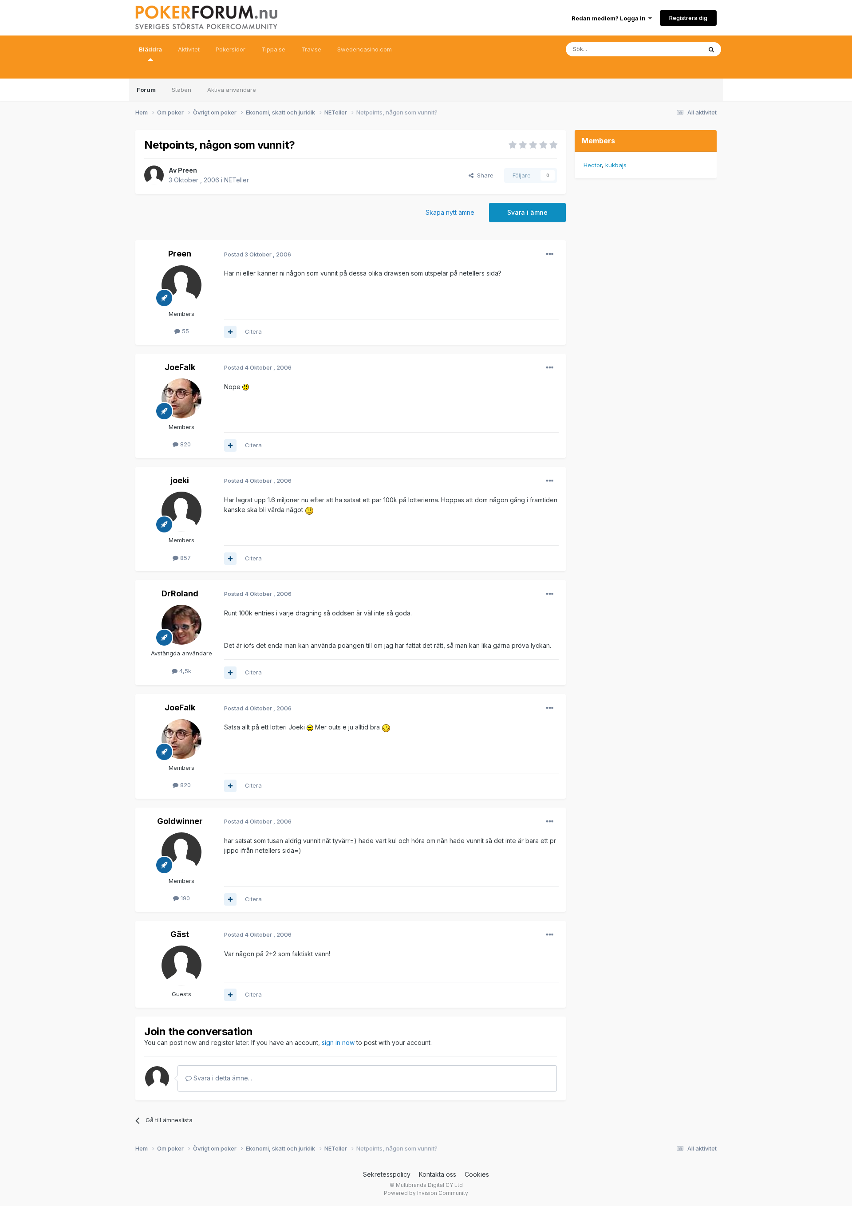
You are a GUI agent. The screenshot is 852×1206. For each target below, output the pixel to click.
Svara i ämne (527, 212)
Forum (146, 89)
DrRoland (180, 593)
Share (483, 175)
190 (184, 898)
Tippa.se (273, 49)
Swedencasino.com (364, 49)
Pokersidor (230, 49)
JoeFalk (180, 367)
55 (184, 331)
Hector (593, 165)
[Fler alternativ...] (550, 254)
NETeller (236, 180)
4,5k (184, 670)
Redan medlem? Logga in (610, 18)
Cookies (477, 1174)
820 (184, 444)
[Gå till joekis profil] (181, 512)
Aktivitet (189, 49)
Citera (253, 331)
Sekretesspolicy (386, 1174)
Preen (187, 170)
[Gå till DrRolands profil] (181, 625)
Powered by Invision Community (426, 1193)
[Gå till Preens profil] (154, 175)
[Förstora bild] (245, 386)
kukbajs (616, 165)
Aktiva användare (231, 89)
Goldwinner (180, 821)
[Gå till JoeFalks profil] (181, 398)
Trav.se (311, 49)
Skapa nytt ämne (450, 212)
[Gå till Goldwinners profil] (181, 852)
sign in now (338, 1042)
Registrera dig (688, 17)
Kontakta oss (437, 1174)
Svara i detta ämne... (222, 1078)
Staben (181, 89)
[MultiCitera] (230, 332)
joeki (179, 480)
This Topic (676, 49)
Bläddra (150, 49)
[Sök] (711, 49)
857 (184, 557)
